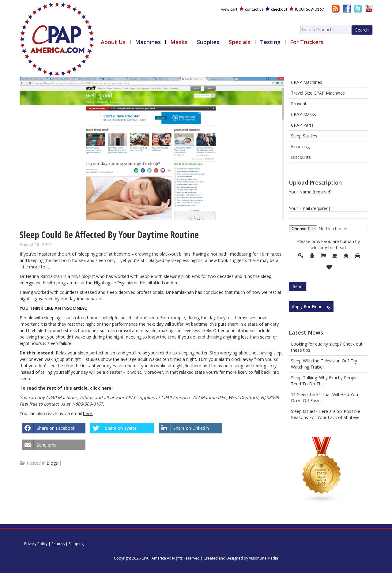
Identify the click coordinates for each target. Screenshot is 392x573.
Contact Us (254, 9)
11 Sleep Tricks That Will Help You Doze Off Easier (324, 397)
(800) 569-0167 (309, 9)
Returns (58, 543)
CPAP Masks (303, 114)
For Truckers (306, 42)
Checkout (279, 9)
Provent (299, 104)
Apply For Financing (311, 306)
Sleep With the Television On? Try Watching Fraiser (324, 364)
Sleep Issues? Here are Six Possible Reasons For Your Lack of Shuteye (325, 414)
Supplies (208, 42)
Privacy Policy (35, 543)
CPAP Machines (306, 82)
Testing (270, 42)
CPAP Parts (302, 125)
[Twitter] (358, 8)
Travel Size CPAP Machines (318, 93)
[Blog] (336, 8)
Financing (300, 146)
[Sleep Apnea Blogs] (322, 471)
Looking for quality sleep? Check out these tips (327, 347)
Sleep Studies (304, 136)
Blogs (52, 463)
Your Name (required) (310, 192)
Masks (178, 42)
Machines (148, 42)
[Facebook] (347, 8)
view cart (229, 9)
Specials (240, 42)
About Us (113, 42)
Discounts (301, 157)
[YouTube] (369, 8)
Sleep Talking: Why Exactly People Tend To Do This (324, 381)
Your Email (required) (309, 208)
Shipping (76, 543)
